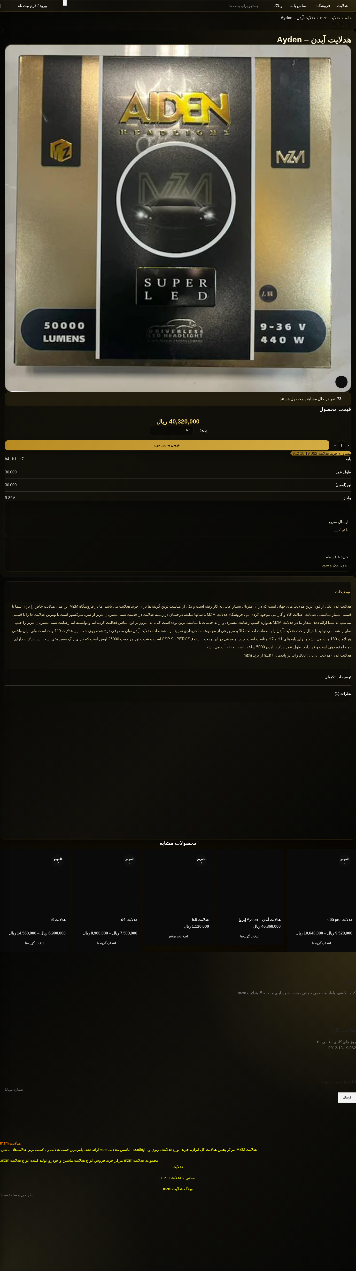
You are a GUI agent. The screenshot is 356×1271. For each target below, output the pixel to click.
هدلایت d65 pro (339, 920)
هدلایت (206, 639)
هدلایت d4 (129, 920)
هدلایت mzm (330, 18)
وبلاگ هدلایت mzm (178, 1189)
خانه (348, 18)
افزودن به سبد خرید (167, 445)
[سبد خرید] (8, 6)
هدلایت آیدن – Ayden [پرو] (260, 920)
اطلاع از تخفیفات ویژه (338, 1082)
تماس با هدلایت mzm (178, 1178)
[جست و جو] (65, 3)
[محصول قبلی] (349, 24)
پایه (204, 430)
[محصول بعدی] (333, 24)
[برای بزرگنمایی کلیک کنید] (341, 382)
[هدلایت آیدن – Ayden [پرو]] (250, 884)
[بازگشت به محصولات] (341, 24)
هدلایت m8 (57, 920)
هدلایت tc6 (200, 920)
